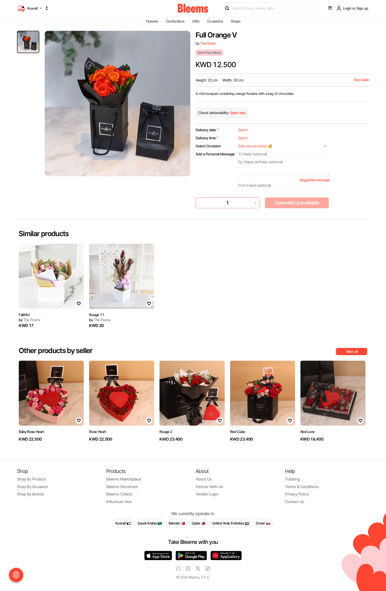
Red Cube (237, 431)
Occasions (215, 21)
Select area (237, 113)
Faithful (24, 314)
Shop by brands (30, 494)
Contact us (294, 501)
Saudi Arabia (147, 523)
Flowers (152, 21)
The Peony (29, 320)
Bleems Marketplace (123, 479)
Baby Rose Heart (31, 431)
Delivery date (207, 130)
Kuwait (121, 523)
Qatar (196, 523)
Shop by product (31, 479)
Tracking (292, 479)
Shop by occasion (32, 486)
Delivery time (207, 138)
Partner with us (209, 486)
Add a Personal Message (215, 154)
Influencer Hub (119, 501)
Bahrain (175, 523)
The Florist (208, 43)
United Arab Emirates (228, 523)
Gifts (195, 21)
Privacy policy (297, 494)
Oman (261, 523)
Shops (236, 21)
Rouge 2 (165, 431)
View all (352, 351)
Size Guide (361, 80)
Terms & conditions (302, 486)
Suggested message (315, 180)
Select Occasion (208, 146)
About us (204, 479)
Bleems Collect (119, 494)
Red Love (307, 431)
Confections (175, 21)
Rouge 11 (96, 314)
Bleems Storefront (122, 486)
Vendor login (207, 494)
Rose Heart (97, 431)
